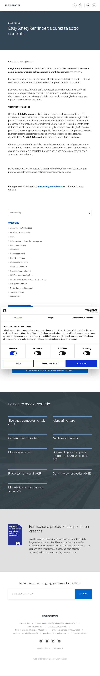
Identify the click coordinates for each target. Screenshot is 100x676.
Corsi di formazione (17, 258)
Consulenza (14, 250)
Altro (12, 237)
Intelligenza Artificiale (18, 284)
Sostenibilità (15, 297)
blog (17, 23)
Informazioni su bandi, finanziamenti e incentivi (28, 279)
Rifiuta (18, 363)
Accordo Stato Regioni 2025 (21, 228)
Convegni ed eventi (17, 254)
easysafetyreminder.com (51, 186)
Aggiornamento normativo (20, 232)
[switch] (37, 353)
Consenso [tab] (17, 318)
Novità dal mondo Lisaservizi (21, 288)
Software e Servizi (17, 292)
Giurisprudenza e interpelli (20, 271)
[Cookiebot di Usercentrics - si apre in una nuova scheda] (86, 311)
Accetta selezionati (50, 363)
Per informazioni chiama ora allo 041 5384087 (50, 370)
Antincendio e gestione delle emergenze (26, 241)
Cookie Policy (42, 648)
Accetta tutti (82, 363)
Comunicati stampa (18, 245)
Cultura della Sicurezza (19, 262)
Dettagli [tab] (50, 318)
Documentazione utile (18, 267)
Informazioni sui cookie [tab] (83, 318)
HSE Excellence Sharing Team (21, 275)
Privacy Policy (57, 648)
